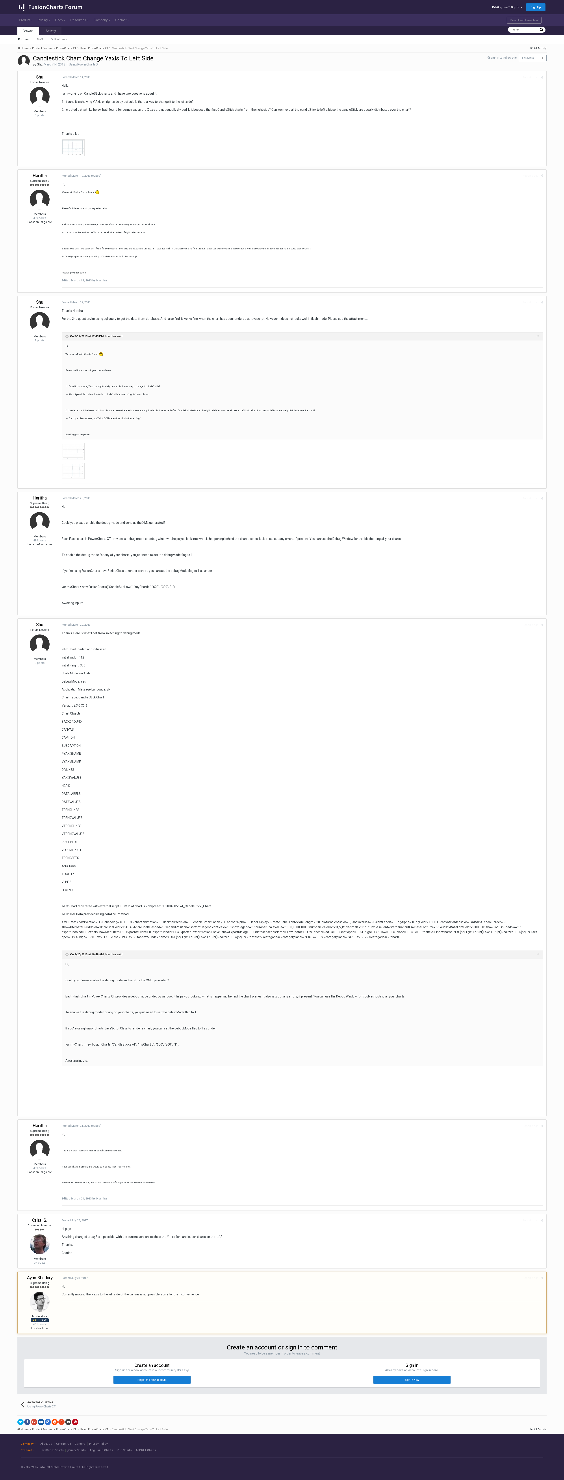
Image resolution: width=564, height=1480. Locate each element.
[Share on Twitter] (20, 1422)
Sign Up (536, 7)
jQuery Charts (76, 1450)
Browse (28, 31)
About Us (46, 1443)
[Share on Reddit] (55, 1422)
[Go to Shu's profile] (24, 61)
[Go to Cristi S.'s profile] (40, 1244)
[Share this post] (542, 77)
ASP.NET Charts (146, 1450)
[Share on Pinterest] (75, 1422)
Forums (23, 39)
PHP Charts (124, 1450)
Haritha (40, 175)
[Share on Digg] (41, 1422)
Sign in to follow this (504, 57)
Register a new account (152, 1379)
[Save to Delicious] (48, 1422)
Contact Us (63, 1443)
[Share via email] (68, 1422)
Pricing (43, 20)
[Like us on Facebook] (510, 1467)
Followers (528, 58)
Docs (59, 20)
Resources (78, 20)
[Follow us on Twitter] (520, 1467)
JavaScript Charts (52, 1450)
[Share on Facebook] (27, 1422)
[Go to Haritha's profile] (40, 200)
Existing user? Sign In (506, 7)
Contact (120, 20)
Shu (40, 64)
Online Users (59, 39)
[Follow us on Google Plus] (529, 1467)
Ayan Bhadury (40, 1277)
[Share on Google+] (34, 1422)
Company (101, 20)
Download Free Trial (524, 20)
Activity (51, 31)
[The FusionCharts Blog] (500, 1467)
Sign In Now (412, 1379)
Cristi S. (39, 1220)
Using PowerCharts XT (84, 64)
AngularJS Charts (101, 1450)
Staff (40, 39)
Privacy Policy (98, 1443)
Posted (76, 77)
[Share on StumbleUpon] (61, 1422)
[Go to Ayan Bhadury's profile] (40, 1302)
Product (24, 20)
